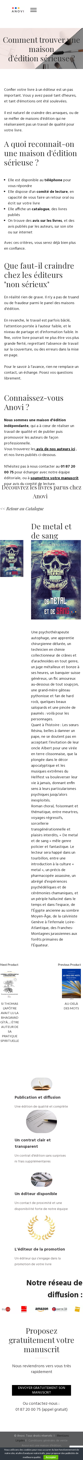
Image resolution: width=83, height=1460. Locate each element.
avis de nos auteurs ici (55, 449)
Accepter (51, 1457)
